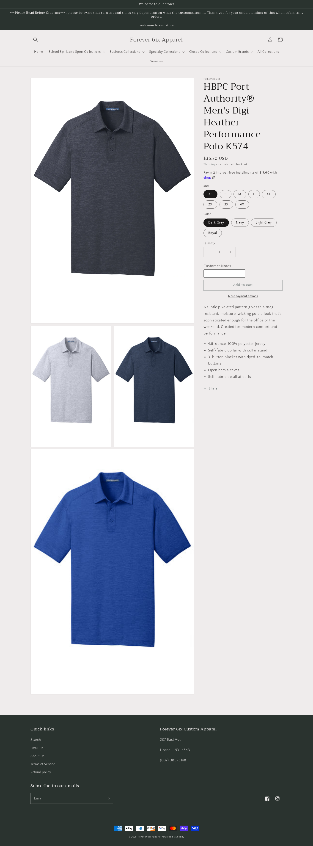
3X (226, 205)
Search (35, 740)
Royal (212, 233)
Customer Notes (217, 266)
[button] (35, 40)
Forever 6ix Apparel (149, 837)
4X (242, 205)
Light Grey (264, 222)
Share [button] (213, 388)
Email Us (36, 748)
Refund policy (40, 772)
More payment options (243, 296)
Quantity (209, 243)
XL (269, 194)
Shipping (209, 164)
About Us (37, 756)
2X (210, 205)
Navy (240, 222)
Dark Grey (216, 222)
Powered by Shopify (173, 837)
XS (210, 194)
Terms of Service (42, 764)
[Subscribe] (108, 798)
